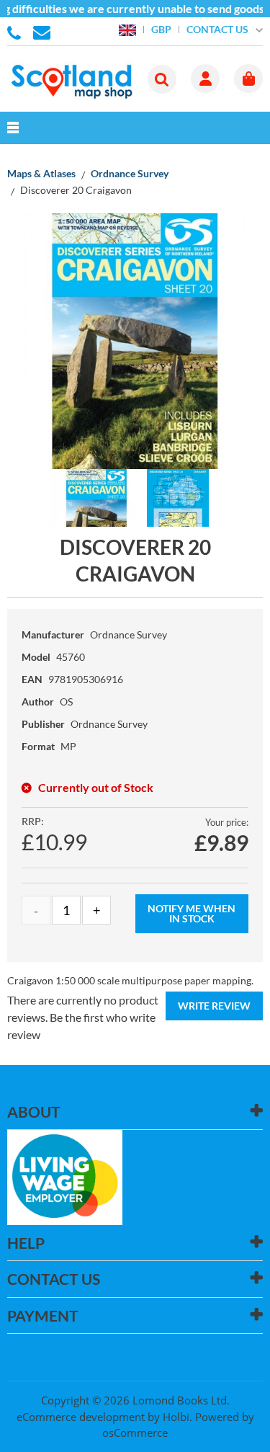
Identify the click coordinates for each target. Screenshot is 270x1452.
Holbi (176, 1416)
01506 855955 (16, 31)
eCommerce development (81, 1416)
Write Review (214, 1005)
